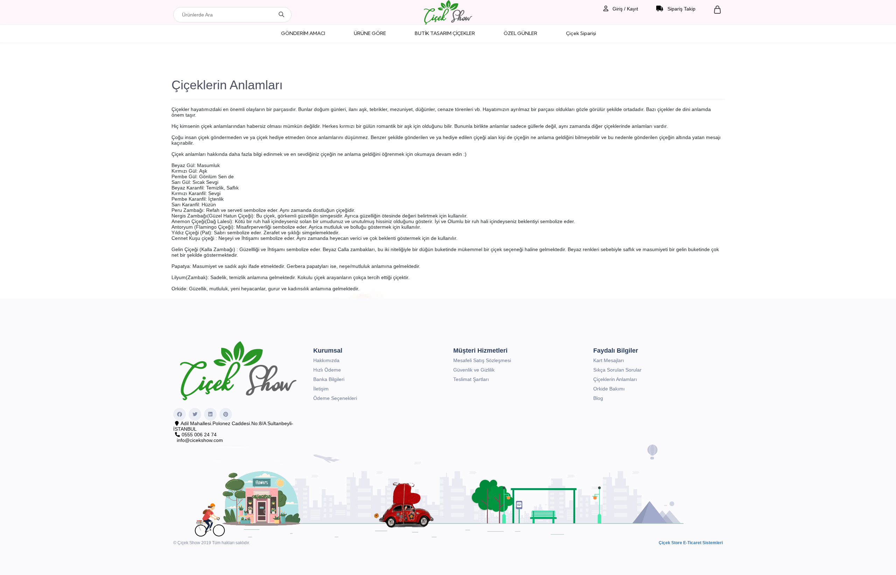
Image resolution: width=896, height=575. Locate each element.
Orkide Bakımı (609, 389)
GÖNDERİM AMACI (303, 33)
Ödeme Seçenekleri (335, 398)
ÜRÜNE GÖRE (370, 33)
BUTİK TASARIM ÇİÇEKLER (445, 33)
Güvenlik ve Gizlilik (474, 370)
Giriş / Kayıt (624, 9)
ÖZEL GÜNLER (520, 33)
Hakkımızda (326, 360)
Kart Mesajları (608, 360)
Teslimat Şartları (471, 379)
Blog (598, 398)
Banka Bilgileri (328, 379)
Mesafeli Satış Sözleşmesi (482, 360)
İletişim (321, 389)
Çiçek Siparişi (581, 33)
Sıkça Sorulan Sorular (617, 370)
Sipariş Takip (680, 9)
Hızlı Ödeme (327, 370)
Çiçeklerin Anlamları (615, 379)
